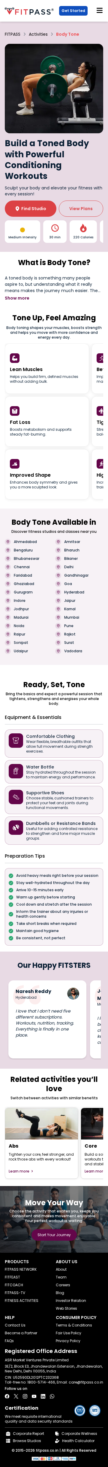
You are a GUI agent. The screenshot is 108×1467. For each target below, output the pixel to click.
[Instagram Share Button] (25, 1396)
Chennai (22, 567)
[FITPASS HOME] (30, 11)
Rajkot (70, 634)
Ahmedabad (25, 541)
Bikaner (71, 558)
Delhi (69, 567)
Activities (38, 34)
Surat (69, 642)
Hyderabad (74, 592)
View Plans (81, 209)
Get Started (73, 10)
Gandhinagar (76, 575)
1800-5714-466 (41, 1382)
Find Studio (30, 209)
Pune (69, 625)
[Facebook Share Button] (7, 1396)
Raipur (19, 634)
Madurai (21, 617)
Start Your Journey (54, 1234)
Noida (19, 625)
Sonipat (21, 642)
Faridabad (23, 575)
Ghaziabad (24, 583)
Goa (68, 583)
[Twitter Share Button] (16, 1396)
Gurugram (23, 592)
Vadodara (73, 651)
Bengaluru (23, 550)
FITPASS (12, 34)
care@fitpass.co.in (86, 1382)
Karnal (70, 609)
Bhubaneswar (26, 558)
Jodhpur (21, 609)
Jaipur (69, 600)
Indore (20, 600)
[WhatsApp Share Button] (52, 1396)
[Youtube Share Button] (34, 1396)
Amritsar (72, 541)
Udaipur (21, 651)
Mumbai (71, 617)
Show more (17, 298)
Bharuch (72, 550)
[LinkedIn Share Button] (43, 1396)
